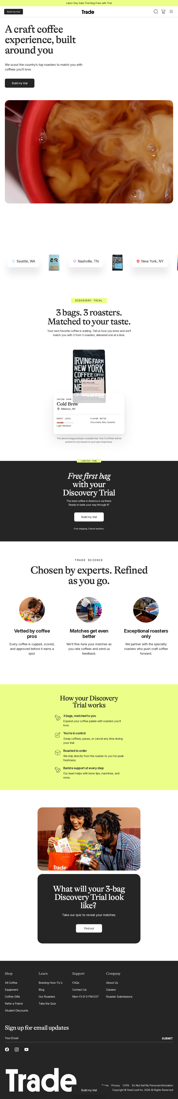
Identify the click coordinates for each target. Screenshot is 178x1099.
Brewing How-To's (50, 982)
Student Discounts (16, 1010)
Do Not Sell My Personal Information (152, 1085)
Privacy (115, 1085)
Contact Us (79, 989)
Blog (41, 989)
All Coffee (11, 982)
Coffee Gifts (12, 996)
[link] (89, 1090)
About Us (112, 982)
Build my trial (13, 11)
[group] (89, 376)
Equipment (11, 989)
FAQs (75, 982)
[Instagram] (17, 1049)
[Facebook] (7, 1049)
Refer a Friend (14, 1003)
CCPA (126, 1085)
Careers (111, 989)
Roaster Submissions (119, 996)
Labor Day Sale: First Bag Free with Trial (89, 3)
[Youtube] (26, 1049)
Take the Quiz (47, 1003)
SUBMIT (167, 1038)
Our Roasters (47, 996)
